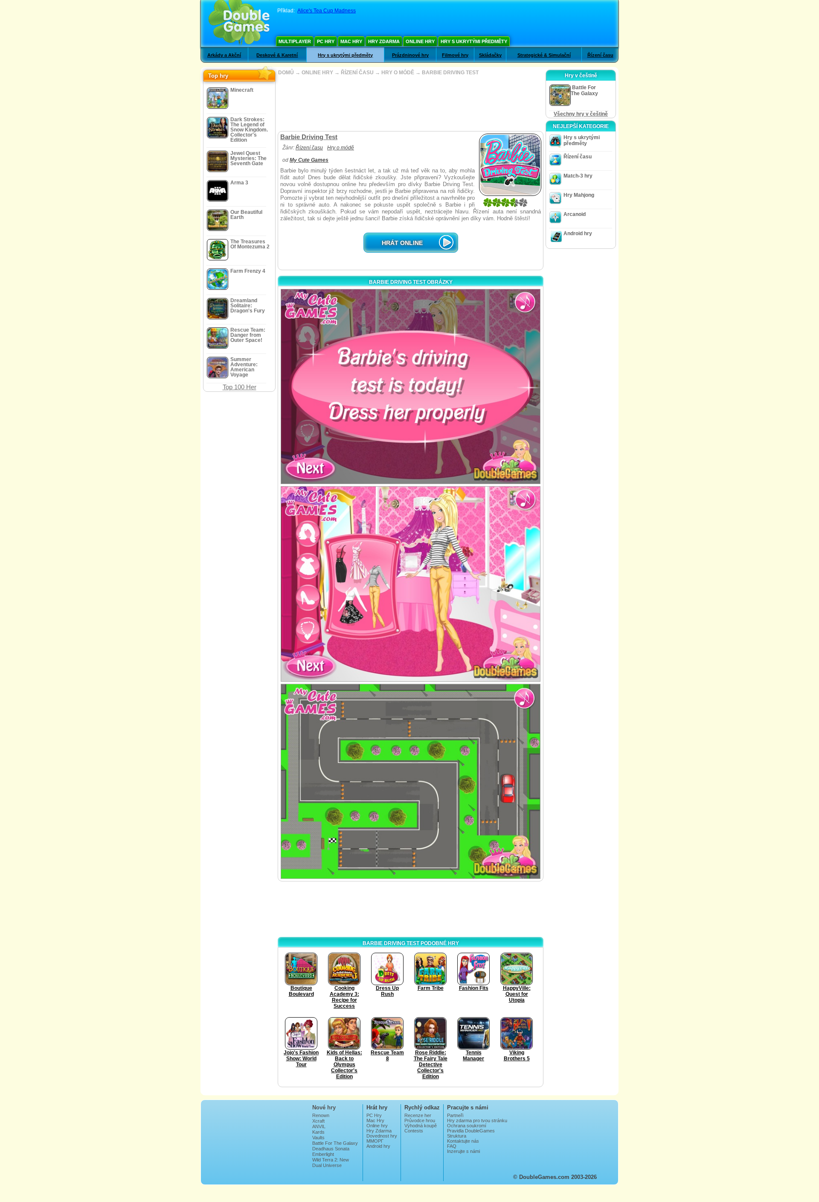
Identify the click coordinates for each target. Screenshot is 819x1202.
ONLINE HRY (317, 73)
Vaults (318, 1137)
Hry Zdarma (384, 41)
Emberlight (323, 1154)
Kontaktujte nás (463, 1141)
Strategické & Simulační (544, 55)
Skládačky (490, 55)
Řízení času (600, 55)
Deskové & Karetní (277, 55)
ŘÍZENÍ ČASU (357, 73)
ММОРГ (374, 1141)
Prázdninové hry (410, 55)
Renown (320, 1115)
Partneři (455, 1115)
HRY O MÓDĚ (397, 73)
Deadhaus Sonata (330, 1148)
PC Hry (325, 41)
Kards (318, 1132)
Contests (413, 1130)
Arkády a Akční (224, 55)
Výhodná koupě (420, 1125)
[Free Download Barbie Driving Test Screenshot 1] (410, 386)
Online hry (420, 41)
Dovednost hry (381, 1135)
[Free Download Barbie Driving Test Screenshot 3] (410, 781)
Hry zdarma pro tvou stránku (477, 1120)
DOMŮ (286, 73)
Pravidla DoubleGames (471, 1130)
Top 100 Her (239, 387)
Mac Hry (351, 41)
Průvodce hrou (419, 1120)
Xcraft (318, 1120)
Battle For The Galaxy (335, 1143)
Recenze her (417, 1115)
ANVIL (318, 1126)
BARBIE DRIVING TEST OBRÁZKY (411, 282)
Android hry (577, 233)
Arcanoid (574, 214)
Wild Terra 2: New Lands (330, 1162)
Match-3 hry (577, 176)
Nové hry (324, 1107)
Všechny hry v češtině (581, 114)
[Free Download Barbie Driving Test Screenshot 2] (410, 583)
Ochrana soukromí (466, 1125)
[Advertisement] (410, 103)
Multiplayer (295, 41)
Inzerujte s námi (463, 1151)
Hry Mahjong (578, 195)
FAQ (451, 1146)
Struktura (456, 1135)
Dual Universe (327, 1165)
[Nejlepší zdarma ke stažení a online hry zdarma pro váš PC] (239, 23)
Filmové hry (455, 55)
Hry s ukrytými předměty (474, 41)
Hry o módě (340, 148)
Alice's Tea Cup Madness (326, 11)
